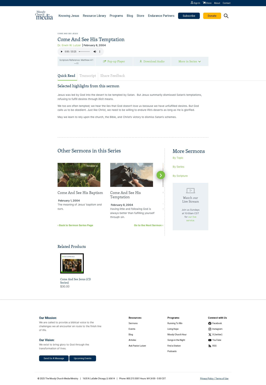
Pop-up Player (116, 61)
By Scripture (180, 175)
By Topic (178, 157)
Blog (130, 16)
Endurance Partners (161, 16)
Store (209, 3)
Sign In (197, 3)
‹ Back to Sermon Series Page (75, 225)
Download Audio (154, 61)
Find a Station (174, 346)
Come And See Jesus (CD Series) (75, 281)
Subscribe (189, 15)
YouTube (216, 340)
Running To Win (174, 323)
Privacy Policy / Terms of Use (214, 378)
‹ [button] (59, 175)
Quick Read (66, 76)
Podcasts (172, 351)
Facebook (217, 323)
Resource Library (94, 16)
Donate (212, 15)
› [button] (160, 175)
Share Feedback (112, 76)
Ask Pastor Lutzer (137, 346)
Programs (116, 16)
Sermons (133, 323)
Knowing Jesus (68, 16)
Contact (226, 3)
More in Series (188, 61)
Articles (132, 340)
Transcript (88, 76)
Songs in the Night (176, 340)
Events (132, 329)
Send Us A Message (54, 358)
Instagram (217, 329)
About (217, 3)
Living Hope (173, 329)
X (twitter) (217, 334)
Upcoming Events (82, 358)
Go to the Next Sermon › (148, 225)
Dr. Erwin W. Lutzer (69, 45)
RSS (214, 346)
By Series (178, 166)
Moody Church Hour (177, 334)
